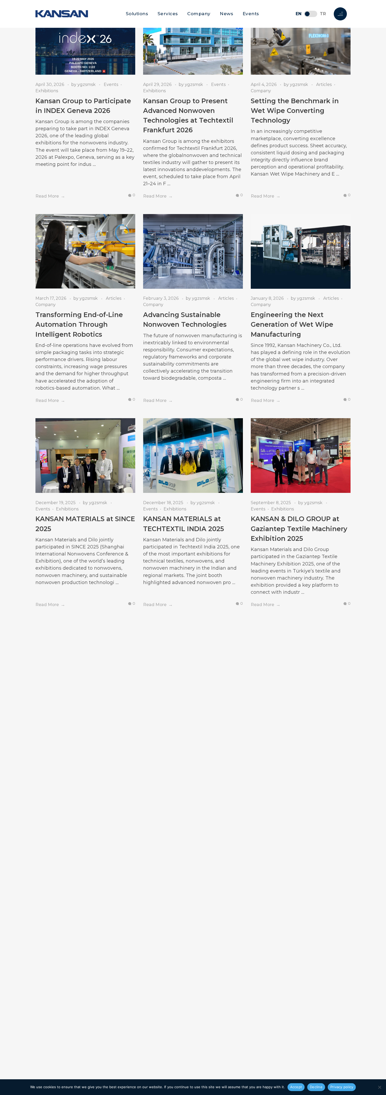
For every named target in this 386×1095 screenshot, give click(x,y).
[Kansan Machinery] (61, 13)
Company (199, 13)
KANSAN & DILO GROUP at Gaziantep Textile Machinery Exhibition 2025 (299, 528)
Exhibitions (46, 90)
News (226, 13)
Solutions (137, 13)
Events (251, 13)
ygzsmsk (87, 84)
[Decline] (379, 1087)
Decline (316, 1087)
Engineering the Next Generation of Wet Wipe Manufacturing (292, 324)
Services (168, 13)
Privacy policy (341, 1087)
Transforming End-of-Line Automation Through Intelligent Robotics (79, 324)
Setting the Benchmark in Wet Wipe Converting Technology (295, 110)
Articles (324, 84)
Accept (296, 1087)
